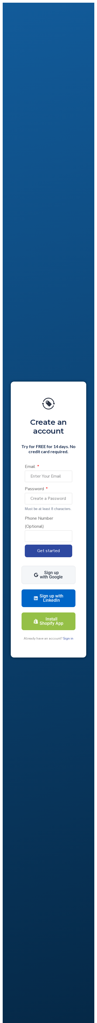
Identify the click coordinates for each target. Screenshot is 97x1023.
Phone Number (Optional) (39, 522)
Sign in (67, 638)
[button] (48, 575)
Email (30, 467)
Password (35, 489)
